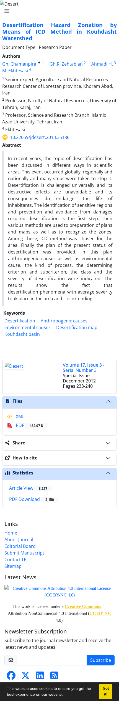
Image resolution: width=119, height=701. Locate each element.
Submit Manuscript (24, 553)
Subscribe (100, 660)
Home (10, 533)
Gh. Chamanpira (19, 64)
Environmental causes (27, 327)
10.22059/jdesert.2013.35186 (39, 137)
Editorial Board (20, 546)
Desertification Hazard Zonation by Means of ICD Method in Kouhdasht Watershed (59, 31)
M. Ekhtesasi (15, 71)
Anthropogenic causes (64, 321)
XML (19, 416)
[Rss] (54, 677)
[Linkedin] (39, 677)
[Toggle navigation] (58, 11)
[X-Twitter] (25, 677)
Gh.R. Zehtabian (66, 64)
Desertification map (76, 327)
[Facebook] (11, 677)
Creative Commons (83, 606)
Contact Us (15, 559)
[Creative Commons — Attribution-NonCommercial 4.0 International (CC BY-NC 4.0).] (59, 591)
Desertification (19, 321)
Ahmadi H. (102, 64)
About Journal (18, 539)
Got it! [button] (106, 691)
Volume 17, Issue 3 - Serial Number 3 (83, 367)
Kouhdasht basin (22, 334)
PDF (29, 425)
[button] (65, 695)
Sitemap (13, 566)
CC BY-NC (100, 613)
